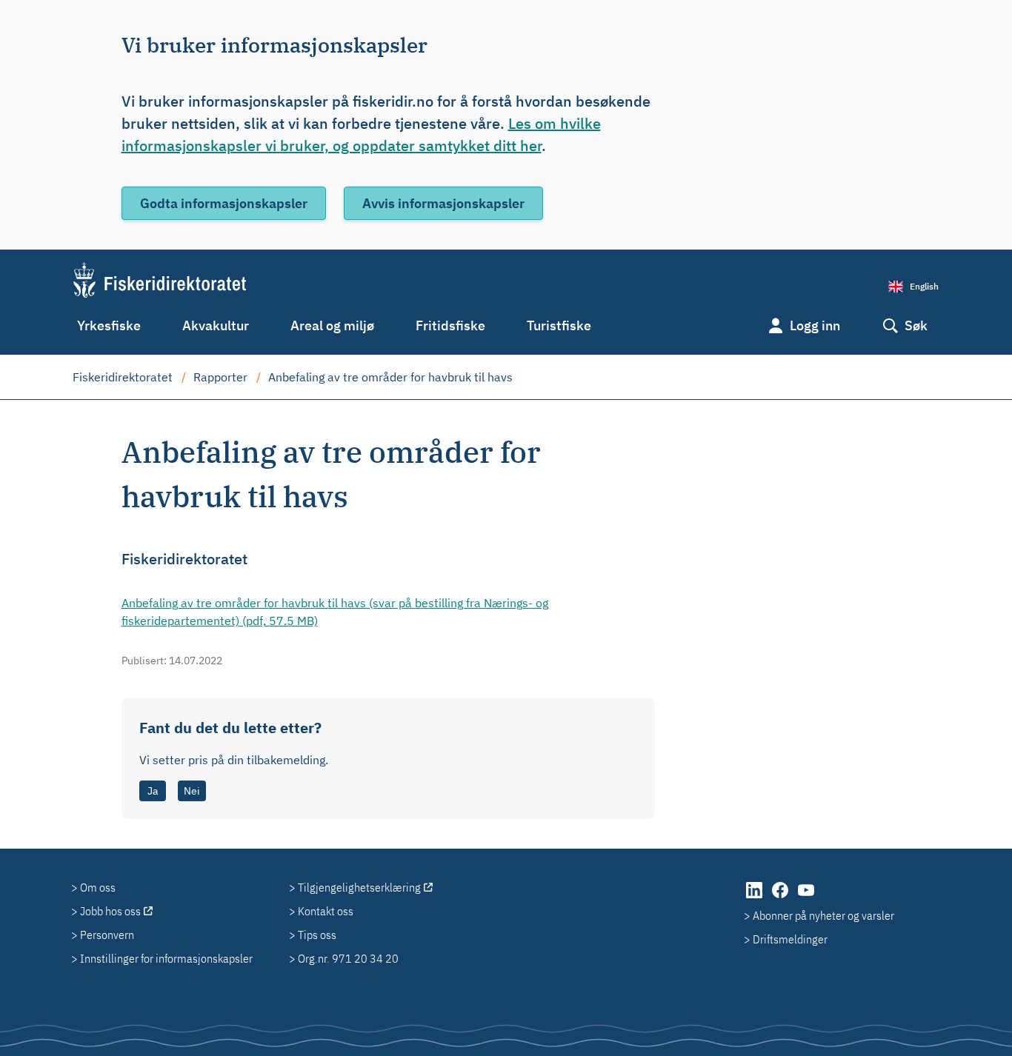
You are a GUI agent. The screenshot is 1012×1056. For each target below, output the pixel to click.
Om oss (98, 887)
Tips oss (317, 934)
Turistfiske (559, 325)
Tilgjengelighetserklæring (359, 887)
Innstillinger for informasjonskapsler (166, 958)
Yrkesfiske (109, 325)
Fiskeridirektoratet (123, 377)
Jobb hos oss (110, 910)
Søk (916, 325)
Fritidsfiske (450, 325)
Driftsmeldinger (790, 939)
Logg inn (815, 325)
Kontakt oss (325, 910)
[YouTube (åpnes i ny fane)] (806, 897)
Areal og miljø (332, 325)
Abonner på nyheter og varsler (823, 915)
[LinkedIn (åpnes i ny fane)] (755, 897)
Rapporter (220, 377)
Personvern (107, 934)
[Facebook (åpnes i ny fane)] (781, 897)
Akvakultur (215, 325)
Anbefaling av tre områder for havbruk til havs (390, 377)
